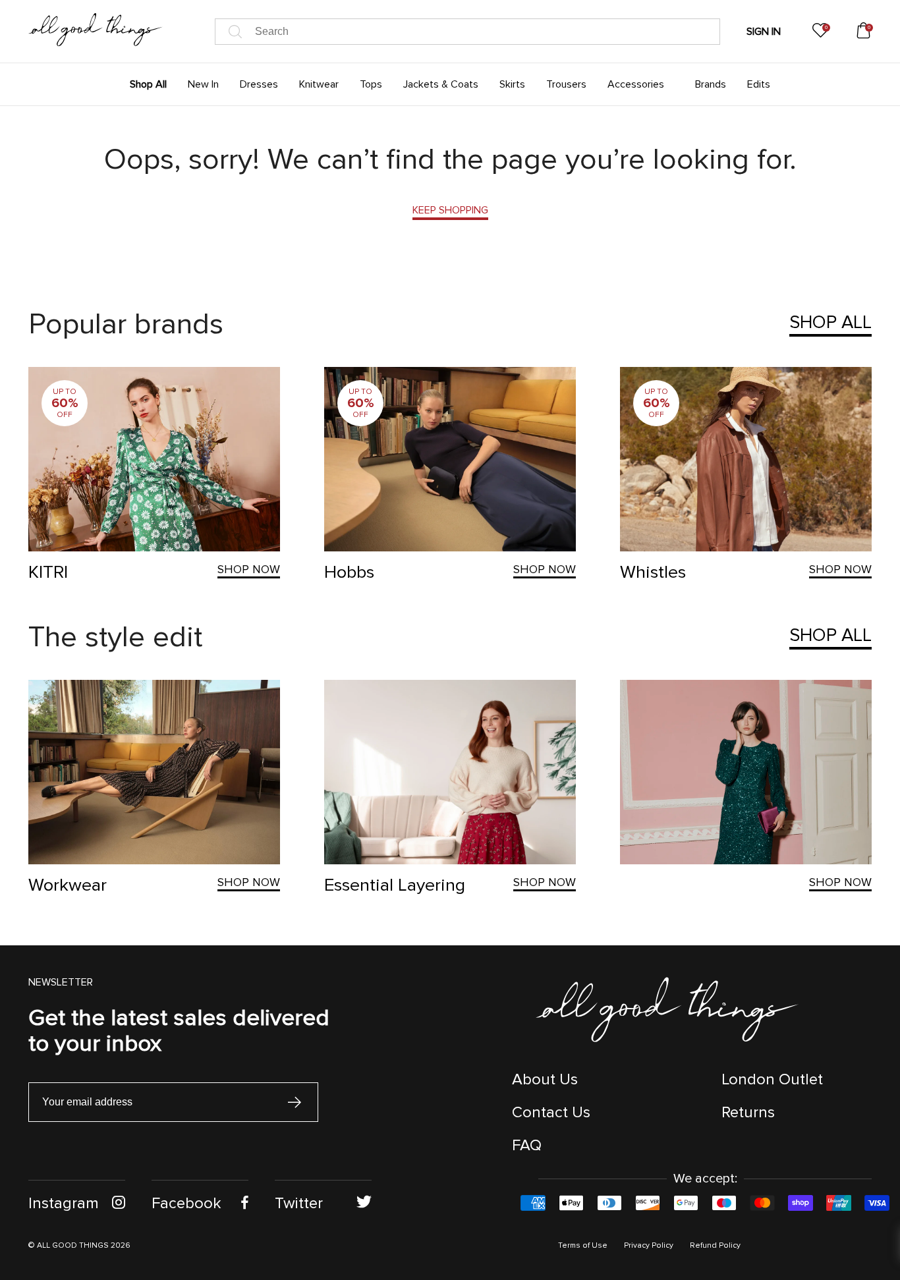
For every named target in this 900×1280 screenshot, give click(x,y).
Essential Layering (394, 885)
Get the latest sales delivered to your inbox (178, 1030)
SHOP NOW (248, 569)
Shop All (830, 322)
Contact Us (551, 1112)
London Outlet (772, 1079)
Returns (748, 1112)
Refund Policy (715, 1245)
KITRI (48, 572)
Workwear (67, 885)
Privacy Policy (648, 1245)
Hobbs (349, 572)
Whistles (653, 572)
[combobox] (467, 31)
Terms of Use (582, 1245)
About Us (545, 1079)
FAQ (527, 1145)
